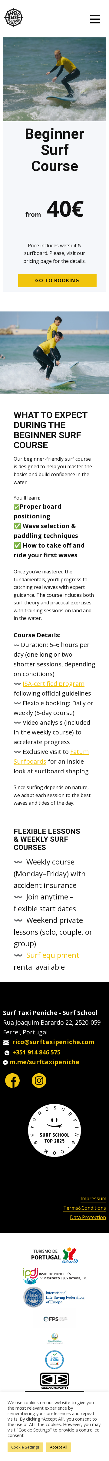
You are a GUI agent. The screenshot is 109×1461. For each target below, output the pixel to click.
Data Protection (88, 1217)
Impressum (93, 1198)
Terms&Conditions (84, 1208)
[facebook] (12, 1080)
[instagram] (39, 1080)
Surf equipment (52, 955)
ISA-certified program (53, 683)
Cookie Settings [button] (25, 1447)
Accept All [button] (58, 1447)
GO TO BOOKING (57, 280)
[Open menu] (95, 19)
